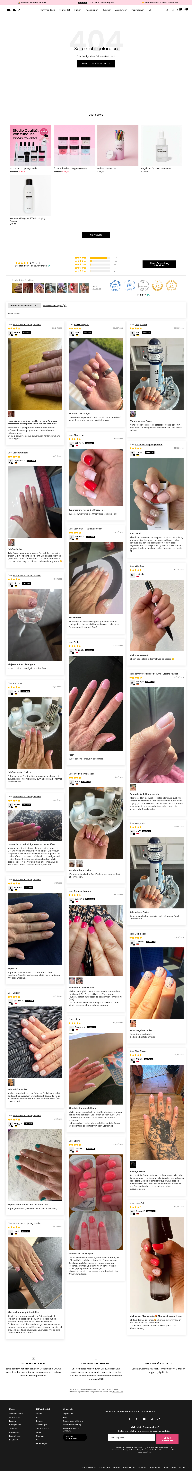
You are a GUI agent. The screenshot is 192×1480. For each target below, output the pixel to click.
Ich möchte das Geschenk (96, 778)
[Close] (131, 697)
